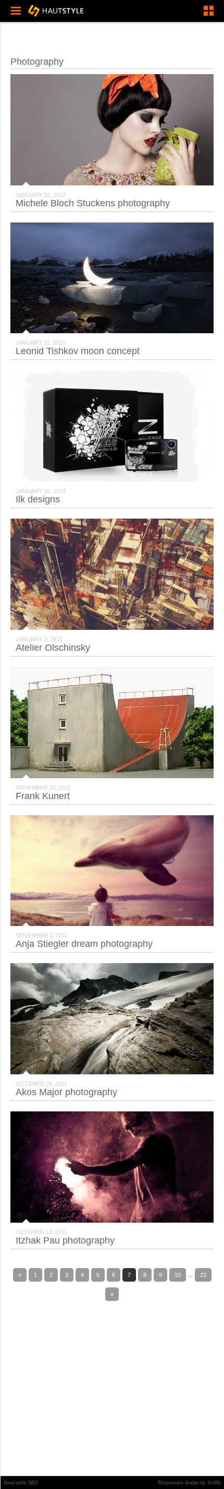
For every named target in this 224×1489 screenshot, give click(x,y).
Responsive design (178, 1482)
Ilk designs (38, 499)
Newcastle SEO (21, 1482)
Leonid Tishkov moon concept (78, 351)
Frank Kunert (43, 796)
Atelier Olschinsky (53, 647)
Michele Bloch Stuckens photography (93, 203)
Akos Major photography (66, 1092)
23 (203, 1275)
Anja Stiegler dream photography (84, 944)
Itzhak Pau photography (65, 1240)
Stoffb (213, 1482)
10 (178, 1275)
